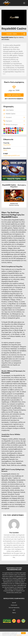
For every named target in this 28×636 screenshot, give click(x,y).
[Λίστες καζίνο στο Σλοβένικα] (4, 132)
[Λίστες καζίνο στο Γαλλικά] (13, 128)
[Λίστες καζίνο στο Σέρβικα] (7, 132)
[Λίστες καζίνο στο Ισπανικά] (16, 130)
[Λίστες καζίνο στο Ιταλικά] (22, 128)
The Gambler (14, 532)
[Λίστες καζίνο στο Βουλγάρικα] (4, 128)
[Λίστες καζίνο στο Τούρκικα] (20, 130)
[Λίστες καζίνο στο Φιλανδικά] (11, 128)
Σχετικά (14, 602)
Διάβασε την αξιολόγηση (16, 199)
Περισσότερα (19, 635)
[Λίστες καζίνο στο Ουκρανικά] (22, 130)
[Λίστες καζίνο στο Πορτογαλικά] (9, 130)
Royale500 (6, 145)
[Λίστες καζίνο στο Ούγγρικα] (20, 128)
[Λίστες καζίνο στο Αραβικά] (18, 132)
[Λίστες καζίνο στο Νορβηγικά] (4, 130)
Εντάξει (23, 633)
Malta (5, 150)
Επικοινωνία (14, 605)
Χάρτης (14, 612)
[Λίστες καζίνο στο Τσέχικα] (13, 132)
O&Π (14, 610)
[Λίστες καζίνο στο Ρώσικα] (13, 130)
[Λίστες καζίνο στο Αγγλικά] (9, 128)
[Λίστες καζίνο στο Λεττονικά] (11, 132)
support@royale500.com (11, 155)
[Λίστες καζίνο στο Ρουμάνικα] (11, 130)
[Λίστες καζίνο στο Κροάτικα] (16, 132)
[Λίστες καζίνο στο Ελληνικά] (18, 128)
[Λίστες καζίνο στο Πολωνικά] (7, 130)
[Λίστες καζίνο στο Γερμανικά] (16, 128)
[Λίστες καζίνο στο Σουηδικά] (18, 130)
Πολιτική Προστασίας (14, 607)
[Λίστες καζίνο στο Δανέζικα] (7, 128)
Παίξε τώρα (12, 34)
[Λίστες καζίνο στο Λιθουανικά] (9, 132)
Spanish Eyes (14, 203)
